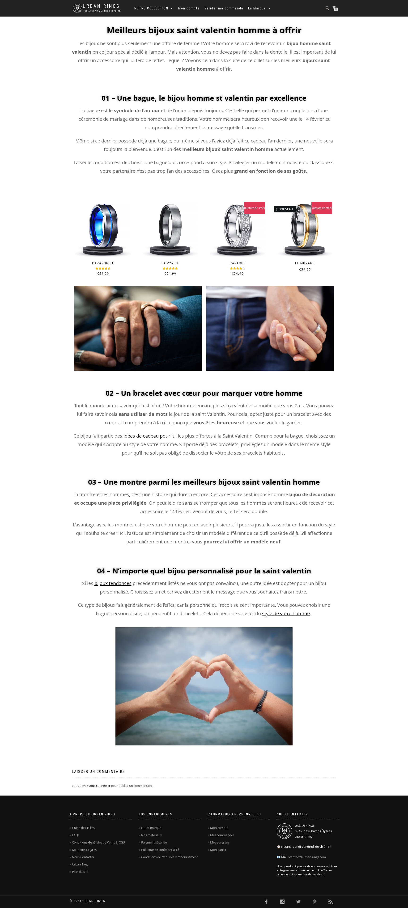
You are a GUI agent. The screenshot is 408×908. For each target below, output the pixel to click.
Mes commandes (222, 835)
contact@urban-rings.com (307, 857)
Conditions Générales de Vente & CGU (98, 842)
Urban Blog (80, 864)
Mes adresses (219, 842)
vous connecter (99, 785)
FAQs (75, 835)
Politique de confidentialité (160, 850)
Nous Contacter (83, 857)
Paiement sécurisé (154, 842)
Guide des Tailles (83, 828)
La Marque (257, 8)
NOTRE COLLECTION (151, 8)
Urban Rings (101, 6)
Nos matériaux (151, 835)
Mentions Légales (84, 850)
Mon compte (189, 8)
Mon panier (218, 850)
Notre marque (151, 828)
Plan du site (80, 871)
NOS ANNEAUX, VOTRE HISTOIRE (102, 11)
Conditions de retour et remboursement (169, 857)
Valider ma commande (223, 8)
